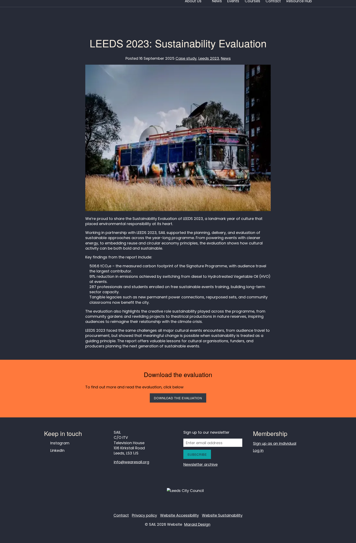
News (226, 58)
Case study (186, 58)
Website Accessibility (179, 515)
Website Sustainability (222, 515)
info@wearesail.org (131, 462)
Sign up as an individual (274, 443)
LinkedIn (57, 450)
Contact (121, 515)
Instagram (59, 443)
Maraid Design (197, 524)
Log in (258, 450)
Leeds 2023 (208, 58)
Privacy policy (144, 515)
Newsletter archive (200, 464)
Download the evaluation (178, 398)
